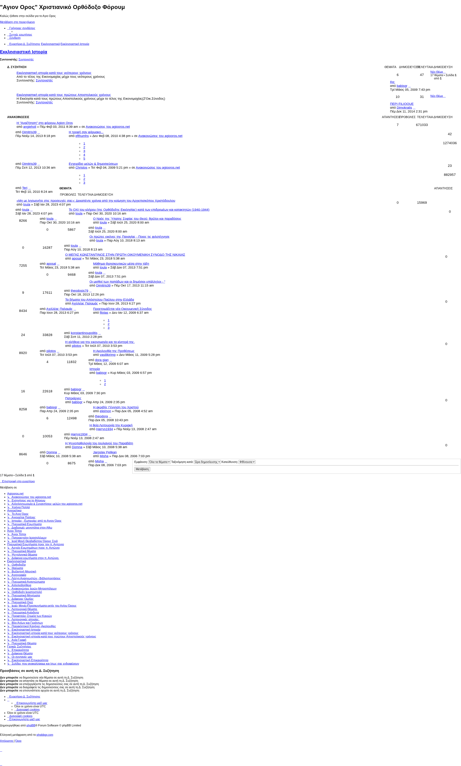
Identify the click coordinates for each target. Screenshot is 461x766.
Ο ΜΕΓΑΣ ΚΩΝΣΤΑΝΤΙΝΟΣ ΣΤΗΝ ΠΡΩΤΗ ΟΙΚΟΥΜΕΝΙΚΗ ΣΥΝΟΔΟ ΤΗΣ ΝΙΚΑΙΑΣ (125, 254)
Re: (392, 82)
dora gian (102, 360)
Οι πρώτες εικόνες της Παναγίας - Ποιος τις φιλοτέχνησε (129, 236)
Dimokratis (404, 107)
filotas (104, 312)
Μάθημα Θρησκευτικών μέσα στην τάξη (121, 263)
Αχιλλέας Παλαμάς (85, 303)
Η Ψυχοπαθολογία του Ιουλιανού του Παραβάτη (99, 443)
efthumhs (82, 136)
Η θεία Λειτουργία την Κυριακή (111, 425)
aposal (76, 258)
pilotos (76, 346)
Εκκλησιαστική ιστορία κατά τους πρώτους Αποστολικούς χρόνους (64, 95)
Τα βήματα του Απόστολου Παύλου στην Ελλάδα (99, 299)
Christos (81, 167)
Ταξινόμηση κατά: (182, 461)
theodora (101, 416)
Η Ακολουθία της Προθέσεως (114, 351)
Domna (77, 447)
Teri (24, 188)
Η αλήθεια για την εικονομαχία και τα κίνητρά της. (100, 342)
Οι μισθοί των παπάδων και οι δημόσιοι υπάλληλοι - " (127, 281)
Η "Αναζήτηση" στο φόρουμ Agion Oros (45, 123)
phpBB (30, 725)
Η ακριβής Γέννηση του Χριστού (116, 407)
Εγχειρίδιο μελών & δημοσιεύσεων (93, 164)
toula (26, 204)
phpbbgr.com (45, 734)
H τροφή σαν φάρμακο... (86, 132)
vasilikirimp (108, 355)
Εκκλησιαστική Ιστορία (23, 51)
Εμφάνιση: (141, 461)
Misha (104, 456)
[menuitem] (19, 34)
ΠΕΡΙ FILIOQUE (402, 104)
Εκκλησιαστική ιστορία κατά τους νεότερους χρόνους (54, 73)
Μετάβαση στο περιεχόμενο (17, 22)
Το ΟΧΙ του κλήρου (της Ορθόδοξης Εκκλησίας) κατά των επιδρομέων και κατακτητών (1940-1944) (139, 209)
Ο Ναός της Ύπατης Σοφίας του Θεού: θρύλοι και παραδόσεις (137, 218)
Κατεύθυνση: (230, 461)
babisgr (402, 86)
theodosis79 (79, 290)
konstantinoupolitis (84, 333)
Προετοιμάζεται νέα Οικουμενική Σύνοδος (122, 309)
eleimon (105, 411)
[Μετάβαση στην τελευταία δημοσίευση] (38, 132)
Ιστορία (94, 369)
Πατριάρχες (73, 398)
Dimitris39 (29, 132)
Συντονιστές (26, 59)
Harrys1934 (104, 429)
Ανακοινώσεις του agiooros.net (108, 127)
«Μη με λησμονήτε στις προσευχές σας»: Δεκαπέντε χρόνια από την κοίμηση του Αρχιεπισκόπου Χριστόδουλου (96, 200)
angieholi (29, 127)
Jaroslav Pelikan (105, 452)
